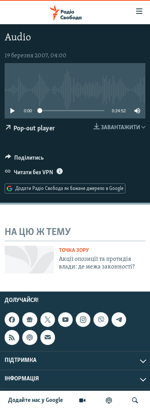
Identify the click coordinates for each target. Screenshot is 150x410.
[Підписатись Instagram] (83, 319)
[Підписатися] (47, 337)
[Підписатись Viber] (100, 319)
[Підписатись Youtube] (65, 319)
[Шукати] (135, 400)
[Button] (24, 159)
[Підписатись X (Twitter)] (47, 319)
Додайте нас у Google (35, 400)
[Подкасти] (108, 400)
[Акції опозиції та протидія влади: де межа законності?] (29, 259)
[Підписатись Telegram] (119, 319)
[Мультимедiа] (82, 400)
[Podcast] (29, 337)
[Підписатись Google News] (29, 319)
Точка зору (74, 250)
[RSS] (12, 337)
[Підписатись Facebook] (12, 319)
